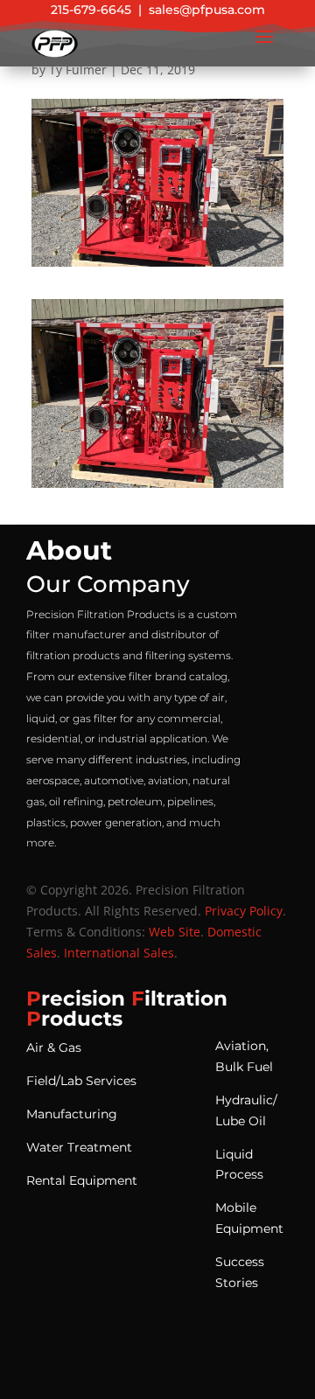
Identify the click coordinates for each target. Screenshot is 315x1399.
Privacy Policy (244, 910)
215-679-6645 (91, 9)
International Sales (119, 952)
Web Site (174, 931)
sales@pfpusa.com (207, 9)
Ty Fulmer (78, 69)
